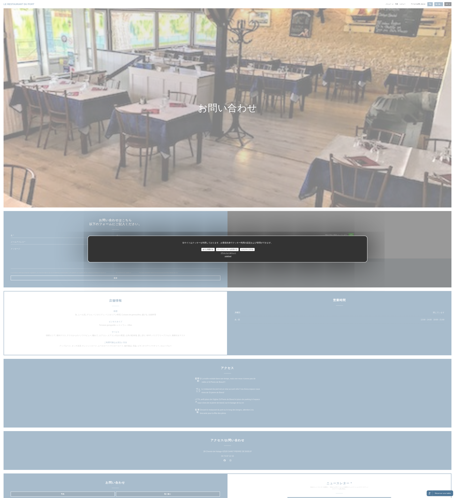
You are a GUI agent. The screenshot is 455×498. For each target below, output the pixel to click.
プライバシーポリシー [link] (228, 253)
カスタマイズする (247, 249)
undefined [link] (228, 256)
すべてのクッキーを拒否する (227, 249)
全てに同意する (208, 249)
